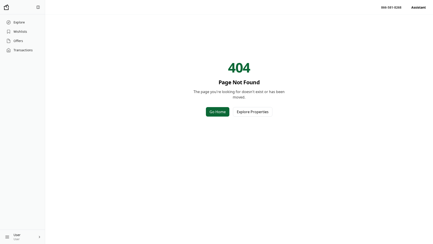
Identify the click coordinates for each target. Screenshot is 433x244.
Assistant (418, 7)
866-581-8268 (391, 7)
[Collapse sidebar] (38, 7)
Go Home (218, 111)
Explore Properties (253, 111)
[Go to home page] (6, 7)
